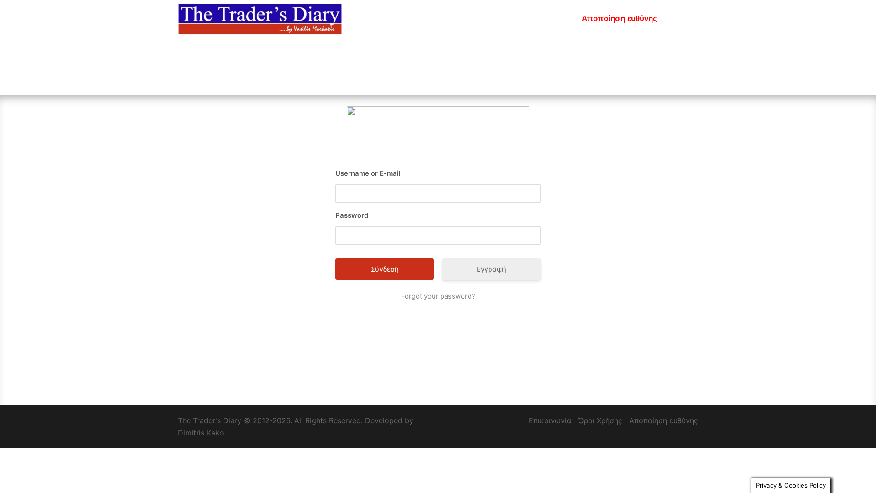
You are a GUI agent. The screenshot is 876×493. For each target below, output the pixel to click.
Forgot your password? (438, 296)
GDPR (681, 18)
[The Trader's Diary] (260, 18)
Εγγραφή (497, 18)
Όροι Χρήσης (600, 420)
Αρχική (416, 18)
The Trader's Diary (209, 420)
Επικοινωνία (547, 18)
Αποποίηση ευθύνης (619, 18)
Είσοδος (455, 18)
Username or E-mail (368, 173)
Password (351, 215)
